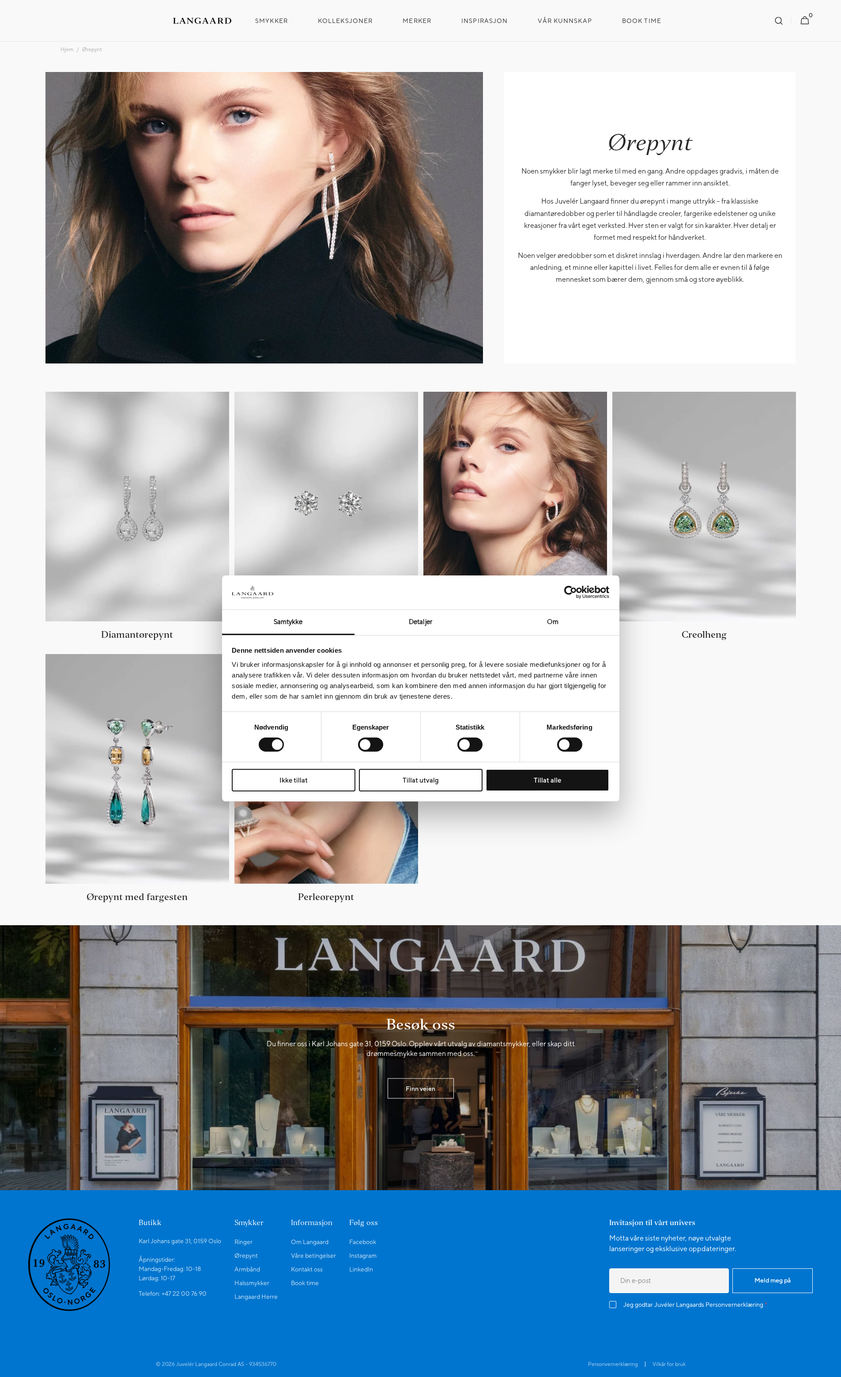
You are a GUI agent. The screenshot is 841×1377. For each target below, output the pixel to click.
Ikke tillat (293, 780)
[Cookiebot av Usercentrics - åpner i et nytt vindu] (570, 592)
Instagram (363, 1255)
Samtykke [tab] (288, 621)
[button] (778, 21)
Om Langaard (309, 1241)
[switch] (370, 745)
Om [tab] (552, 621)
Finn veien (420, 1088)
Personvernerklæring (734, 1304)
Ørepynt (246, 1255)
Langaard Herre (256, 1296)
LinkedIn (361, 1269)
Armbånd (247, 1269)
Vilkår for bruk (669, 1364)
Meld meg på (772, 1280)
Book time (305, 1282)
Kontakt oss (307, 1269)
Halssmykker (251, 1282)
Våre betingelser (313, 1255)
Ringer (243, 1241)
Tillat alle (547, 780)
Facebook (362, 1241)
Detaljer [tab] (420, 621)
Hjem (66, 49)
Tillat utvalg (421, 780)
